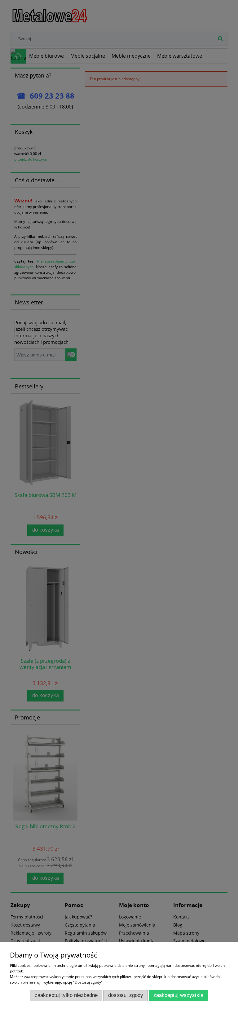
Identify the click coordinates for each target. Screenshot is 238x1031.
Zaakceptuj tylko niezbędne (66, 995)
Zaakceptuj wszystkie (178, 995)
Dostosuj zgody (125, 995)
